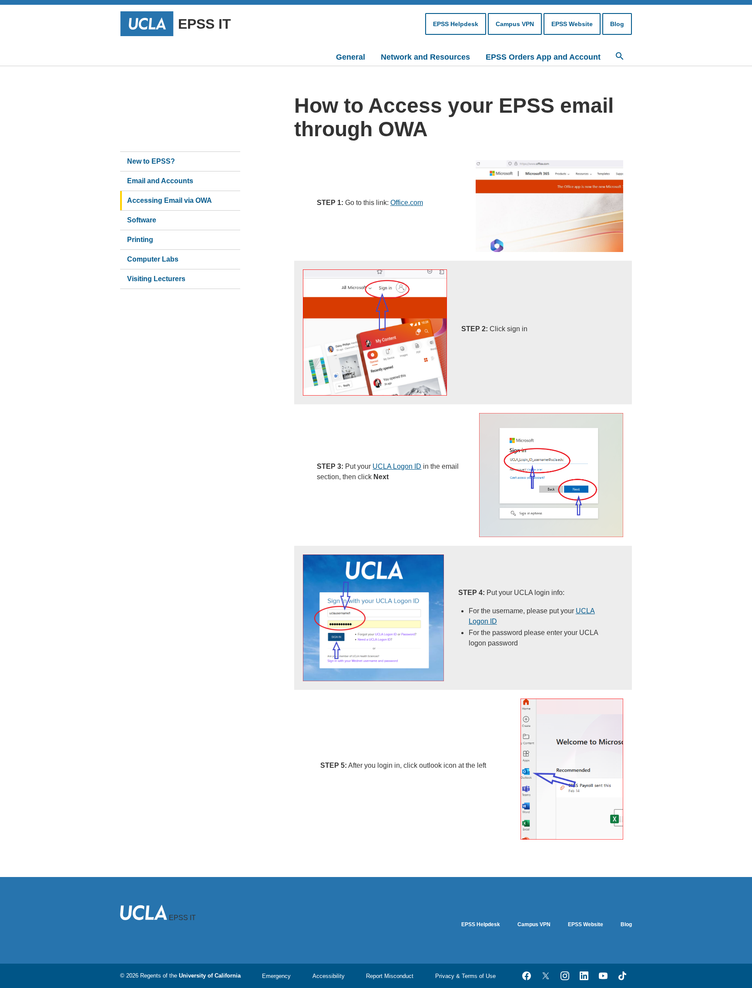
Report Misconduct (389, 976)
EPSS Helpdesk (455, 23)
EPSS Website (572, 23)
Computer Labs (152, 259)
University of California (210, 975)
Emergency (276, 976)
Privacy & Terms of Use (465, 976)
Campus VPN (515, 23)
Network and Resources (425, 57)
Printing (140, 239)
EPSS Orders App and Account (543, 57)
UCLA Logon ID (397, 466)
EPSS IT (204, 24)
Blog (617, 23)
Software (141, 220)
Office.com (406, 202)
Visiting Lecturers (156, 278)
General (350, 57)
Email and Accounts (160, 181)
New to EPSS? (151, 161)
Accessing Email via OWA (169, 200)
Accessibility (328, 976)
